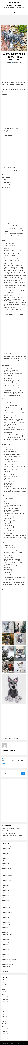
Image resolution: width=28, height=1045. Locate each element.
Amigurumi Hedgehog (6, 924)
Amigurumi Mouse (5, 937)
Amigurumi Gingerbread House (8, 920)
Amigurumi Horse (5, 929)
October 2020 (5, 1038)
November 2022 (5, 1004)
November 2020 (5, 1036)
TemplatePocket (14, 1043)
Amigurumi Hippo (5, 927)
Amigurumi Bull (5, 858)
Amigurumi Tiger (5, 956)
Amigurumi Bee (5, 853)
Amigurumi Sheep (5, 949)
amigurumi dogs (8, 738)
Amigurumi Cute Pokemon (7, 883)
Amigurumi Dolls (5, 890)
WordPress (24, 1043)
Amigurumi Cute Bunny (7, 875)
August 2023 (5, 982)
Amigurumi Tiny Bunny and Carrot (9, 959)
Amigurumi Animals (6, 848)
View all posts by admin (7, 753)
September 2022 (5, 1009)
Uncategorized (5, 971)
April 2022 (4, 1021)
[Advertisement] (14, 111)
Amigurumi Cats (5, 865)
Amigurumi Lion (5, 932)
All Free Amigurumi (14, 4)
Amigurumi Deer (5, 885)
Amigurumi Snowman (6, 952)
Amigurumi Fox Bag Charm (7, 912)
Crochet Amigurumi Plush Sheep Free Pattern (11, 828)
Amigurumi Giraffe (6, 922)
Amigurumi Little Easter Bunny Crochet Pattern (12, 835)
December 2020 (5, 1033)
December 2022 (5, 1001)
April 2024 (4, 979)
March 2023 (4, 994)
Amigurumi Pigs (5, 944)
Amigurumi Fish (5, 902)
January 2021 (5, 1031)
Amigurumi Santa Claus (7, 947)
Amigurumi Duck (5, 895)
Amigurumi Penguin (6, 942)
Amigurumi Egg (5, 897)
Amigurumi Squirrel (6, 954)
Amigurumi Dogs (9, 737)
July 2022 (4, 1014)
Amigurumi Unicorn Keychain (8, 969)
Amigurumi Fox (5, 910)
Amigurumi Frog (5, 917)
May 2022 (4, 1019)
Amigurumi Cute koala (6, 880)
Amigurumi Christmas (6, 868)
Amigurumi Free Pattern (7, 915)
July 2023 (4, 984)
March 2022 (4, 1023)
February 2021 (5, 1028)
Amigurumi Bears (5, 851)
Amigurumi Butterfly (6, 863)
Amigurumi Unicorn (6, 966)
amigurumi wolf (15, 738)
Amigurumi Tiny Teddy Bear (7, 964)
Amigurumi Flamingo (6, 905)
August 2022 (5, 1011)
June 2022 (4, 1016)
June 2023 (4, 987)
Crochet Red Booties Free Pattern (9, 830)
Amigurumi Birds (5, 855)
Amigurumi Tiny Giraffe (7, 961)
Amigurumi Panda (5, 939)
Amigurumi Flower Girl (6, 907)
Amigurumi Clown (5, 870)
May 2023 (4, 989)
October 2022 (5, 1006)
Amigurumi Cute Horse (6, 878)
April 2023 (4, 991)
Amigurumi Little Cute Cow (7, 934)
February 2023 (5, 996)
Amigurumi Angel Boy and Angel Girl (9, 846)
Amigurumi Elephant (6, 900)
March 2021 (4, 1026)
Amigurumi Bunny (5, 860)
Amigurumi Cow (5, 873)
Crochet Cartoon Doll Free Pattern (9, 833)
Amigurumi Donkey (6, 892)
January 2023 (5, 999)
